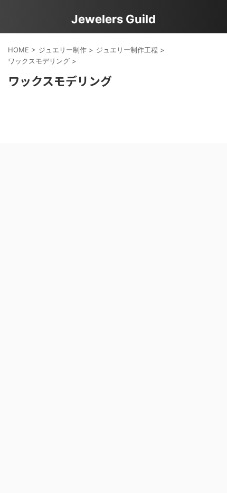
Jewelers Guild (113, 19)
